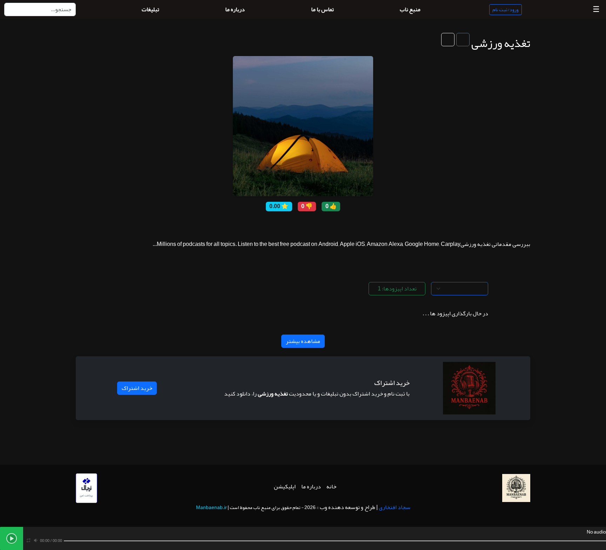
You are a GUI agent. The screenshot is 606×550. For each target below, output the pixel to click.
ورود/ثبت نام (505, 9)
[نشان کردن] (463, 39)
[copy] (329, 224)
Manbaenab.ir (211, 507)
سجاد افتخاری (394, 507)
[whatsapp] (266, 224)
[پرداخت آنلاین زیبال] (86, 490)
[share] (340, 224)
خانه (331, 486)
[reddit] (298, 224)
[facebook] (319, 224)
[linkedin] (277, 224)
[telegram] (287, 224)
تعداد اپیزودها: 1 (397, 288)
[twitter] (308, 224)
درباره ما (311, 486)
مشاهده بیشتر (303, 341)
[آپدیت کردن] (447, 39)
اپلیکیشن (285, 486)
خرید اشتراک (137, 388)
